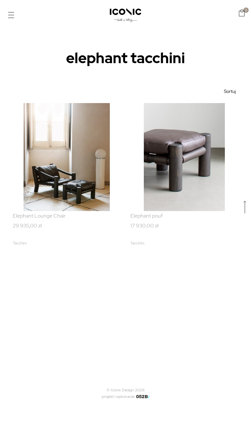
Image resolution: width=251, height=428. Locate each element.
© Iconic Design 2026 (125, 390)
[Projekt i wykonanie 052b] (142, 396)
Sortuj (230, 91)
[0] (241, 12)
